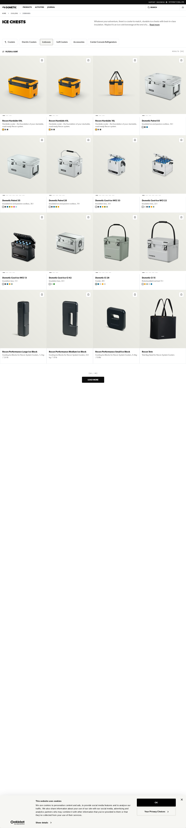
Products (27, 7)
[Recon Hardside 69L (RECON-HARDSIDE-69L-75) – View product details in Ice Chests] (23, 95)
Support (152, 2)
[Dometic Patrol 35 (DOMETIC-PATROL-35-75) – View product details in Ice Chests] (23, 174)
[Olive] (9, 207)
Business (161, 2)
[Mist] (143, 127)
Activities (39, 7)
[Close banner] (182, 800)
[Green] (54, 284)
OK (156, 802)
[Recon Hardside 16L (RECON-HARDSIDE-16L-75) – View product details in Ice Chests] (116, 95)
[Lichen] (7, 129)
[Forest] (145, 207)
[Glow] (3, 129)
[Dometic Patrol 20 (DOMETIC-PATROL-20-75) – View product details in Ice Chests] (70, 174)
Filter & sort (11, 52)
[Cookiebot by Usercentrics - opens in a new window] (18, 823)
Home (4, 13)
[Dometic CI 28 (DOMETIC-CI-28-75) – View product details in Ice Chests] (116, 251)
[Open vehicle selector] (182, 7)
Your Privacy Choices (154, 811)
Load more (93, 380)
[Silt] (5, 129)
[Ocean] (147, 127)
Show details (42, 822)
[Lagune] (16, 207)
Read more (155, 24)
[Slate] (145, 127)
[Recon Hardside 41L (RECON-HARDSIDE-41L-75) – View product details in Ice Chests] (70, 95)
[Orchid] (14, 207)
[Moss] (107, 207)
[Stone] (96, 207)
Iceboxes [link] (26, 13)
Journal (51, 7)
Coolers (14, 13)
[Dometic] (9, 7)
